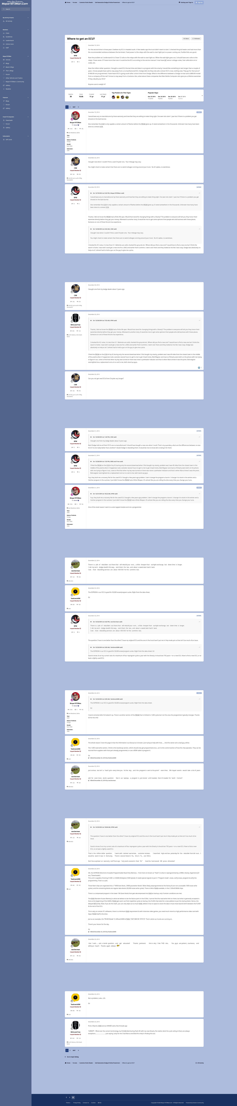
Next (74, 107)
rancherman (75, 571)
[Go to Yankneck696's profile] (118, 97)
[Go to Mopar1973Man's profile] (75, 115)
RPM (75, 56)
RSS (100, 1102)
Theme (68, 1102)
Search (8, 9)
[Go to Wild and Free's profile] (75, 317)
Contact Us (86, 1102)
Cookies (93, 1102)
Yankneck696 (75, 598)
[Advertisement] (134, 20)
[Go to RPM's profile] (75, 48)
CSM (75, 168)
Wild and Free (75, 325)
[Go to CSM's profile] (122, 97)
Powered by (195, 1102)
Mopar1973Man (75, 123)
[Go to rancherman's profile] (127, 97)
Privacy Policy (77, 1102)
